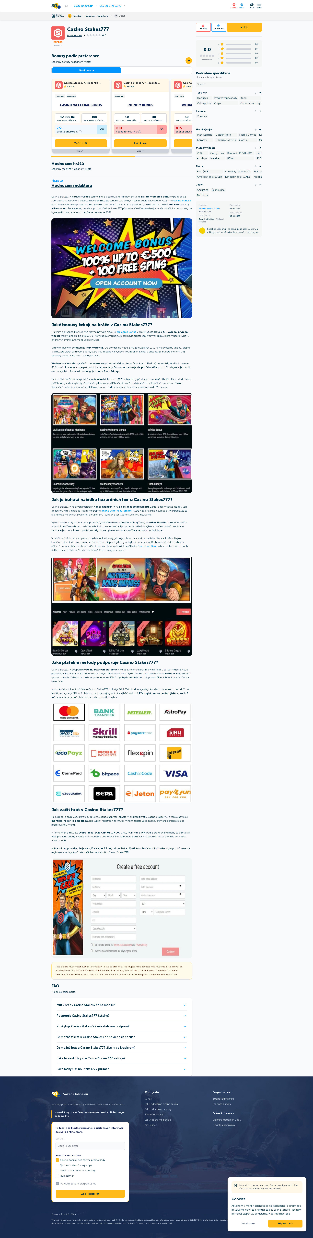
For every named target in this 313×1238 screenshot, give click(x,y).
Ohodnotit (218, 28)
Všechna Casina (83, 6)
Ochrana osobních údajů (227, 1119)
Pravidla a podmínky (224, 1125)
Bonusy (203, 28)
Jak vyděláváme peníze (158, 1119)
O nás (148, 1098)
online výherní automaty (116, 510)
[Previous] (255, 92)
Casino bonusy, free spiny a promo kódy (82, 1160)
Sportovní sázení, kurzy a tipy (76, 1165)
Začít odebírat (90, 1193)
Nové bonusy (86, 70)
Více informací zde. (279, 1213)
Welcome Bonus (126, 331)
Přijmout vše (285, 1223)
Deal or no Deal (147, 546)
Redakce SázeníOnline (209, 208)
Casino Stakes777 (110, 6)
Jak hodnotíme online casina (161, 1104)
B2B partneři (67, 1175)
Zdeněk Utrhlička (206, 219)
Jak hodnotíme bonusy (158, 1109)
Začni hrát (80, 143)
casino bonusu (182, 200)
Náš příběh (151, 1125)
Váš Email (60, 1139)
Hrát (245, 27)
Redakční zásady (154, 1114)
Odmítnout (248, 1223)
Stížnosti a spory (222, 1104)
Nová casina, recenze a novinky (77, 1170)
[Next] (260, 92)
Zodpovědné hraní (223, 1098)
